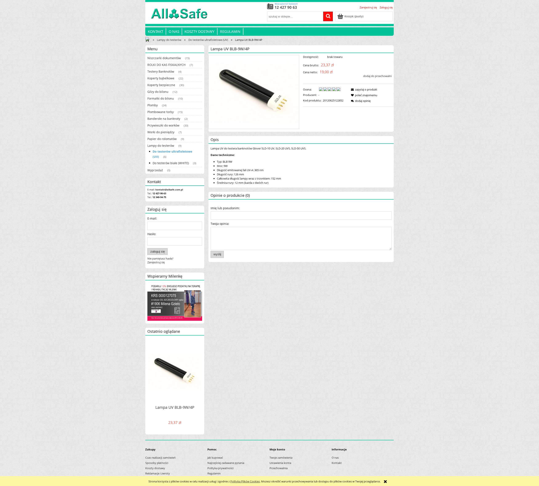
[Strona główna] (176, 16)
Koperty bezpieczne (161, 85)
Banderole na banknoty (163, 119)
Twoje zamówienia (281, 457)
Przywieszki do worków (163, 125)
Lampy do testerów (160, 146)
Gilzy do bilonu (157, 92)
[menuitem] (155, 31)
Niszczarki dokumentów (164, 58)
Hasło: (151, 234)
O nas (335, 457)
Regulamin (214, 473)
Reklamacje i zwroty (157, 473)
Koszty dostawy (155, 468)
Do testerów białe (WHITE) (171, 163)
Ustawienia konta (280, 463)
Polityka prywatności (220, 468)
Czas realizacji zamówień (160, 457)
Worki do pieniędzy (160, 132)
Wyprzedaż (155, 170)
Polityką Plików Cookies (245, 481)
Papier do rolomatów (162, 139)
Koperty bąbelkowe (160, 78)
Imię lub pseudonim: (225, 208)
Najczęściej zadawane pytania (225, 463)
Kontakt (337, 463)
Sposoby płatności (156, 463)
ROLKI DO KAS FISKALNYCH (166, 65)
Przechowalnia (279, 468)
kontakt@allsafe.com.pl (169, 189)
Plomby (152, 105)
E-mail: (152, 218)
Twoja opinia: (220, 224)
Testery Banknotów (160, 71)
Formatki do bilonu (160, 98)
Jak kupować (215, 457)
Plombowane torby (160, 112)
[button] (363, 89)
